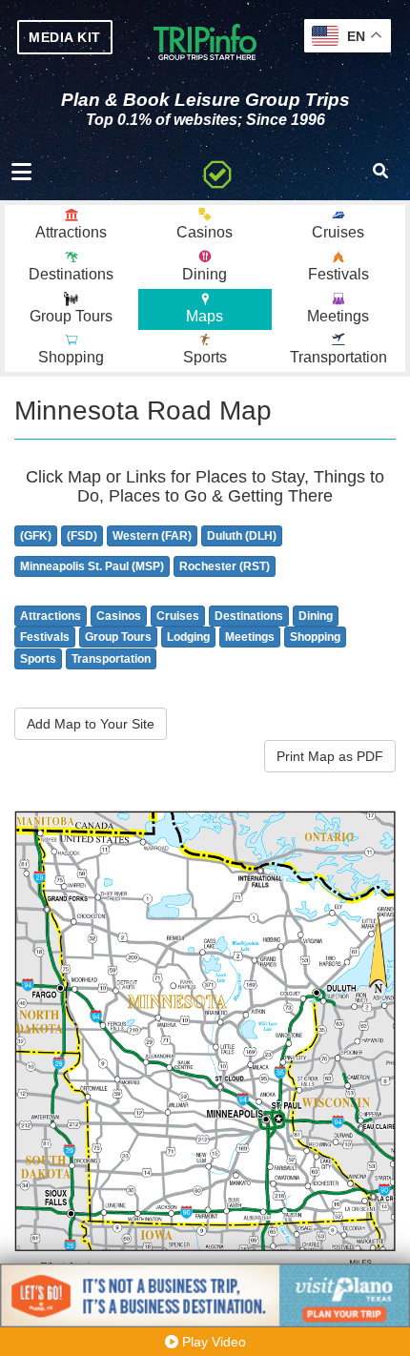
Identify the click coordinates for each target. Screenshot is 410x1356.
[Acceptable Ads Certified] (217, 171)
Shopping (315, 637)
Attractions (50, 616)
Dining (315, 616)
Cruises (177, 616)
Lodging (188, 637)
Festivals (45, 637)
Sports (38, 659)
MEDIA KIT (65, 37)
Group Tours (118, 637)
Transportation (111, 659)
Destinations (249, 616)
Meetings (250, 637)
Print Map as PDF (330, 756)
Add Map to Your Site (90, 723)
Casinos (118, 616)
